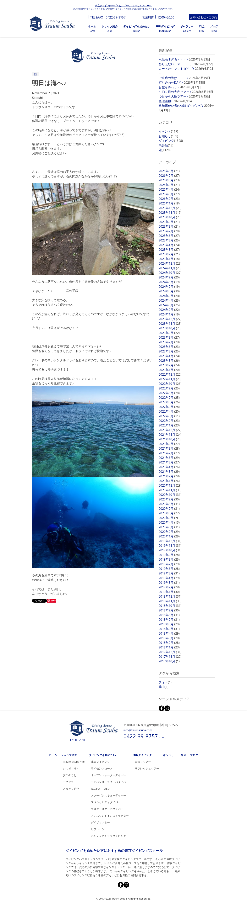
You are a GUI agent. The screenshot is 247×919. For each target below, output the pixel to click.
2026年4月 (169, 189)
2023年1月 (169, 370)
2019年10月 (170, 550)
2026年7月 (169, 175)
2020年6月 (169, 513)
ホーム (53, 755)
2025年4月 (169, 245)
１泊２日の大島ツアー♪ (175, 92)
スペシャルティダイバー (106, 802)
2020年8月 (169, 504)
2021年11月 (170, 434)
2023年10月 (170, 328)
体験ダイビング (100, 761)
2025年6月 (169, 236)
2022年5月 (169, 407)
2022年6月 (169, 402)
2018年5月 (169, 629)
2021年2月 (169, 476)
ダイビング (171, 141)
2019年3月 (169, 582)
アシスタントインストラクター (110, 815)
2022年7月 (169, 397)
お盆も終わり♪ (169, 87)
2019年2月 (169, 587)
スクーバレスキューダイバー (108, 795)
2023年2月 (169, 365)
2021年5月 (169, 462)
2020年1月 (169, 536)
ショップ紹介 (69, 755)
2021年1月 (169, 481)
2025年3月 (169, 249)
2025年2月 (169, 254)
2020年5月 (168, 518)
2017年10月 (169, 661)
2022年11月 (170, 379)
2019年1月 (169, 592)
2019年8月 (169, 559)
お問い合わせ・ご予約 (203, 17)
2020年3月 (169, 527)
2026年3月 (169, 194)
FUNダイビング (142, 755)
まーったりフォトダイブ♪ (176, 68)
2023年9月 (169, 333)
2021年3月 (169, 471)
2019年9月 (169, 555)
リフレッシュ (99, 829)
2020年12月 (170, 485)
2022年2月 (169, 421)
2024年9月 (169, 277)
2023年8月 (169, 337)
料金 (183, 755)
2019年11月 (170, 545)
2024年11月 (170, 268)
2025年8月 (169, 226)
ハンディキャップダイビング (108, 836)
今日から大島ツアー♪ (173, 96)
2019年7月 (169, 564)
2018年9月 (169, 610)
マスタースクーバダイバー (107, 809)
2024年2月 (169, 310)
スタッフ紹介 (71, 788)
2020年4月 (169, 522)
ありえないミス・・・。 (176, 64)
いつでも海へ (71, 768)
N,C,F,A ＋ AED (100, 788)
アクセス (68, 782)
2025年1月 (169, 259)
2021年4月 (169, 467)
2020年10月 (170, 495)
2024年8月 (169, 282)
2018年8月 (169, 615)
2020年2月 (169, 532)
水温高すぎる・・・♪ (173, 59)
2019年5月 (169, 573)
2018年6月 (169, 624)
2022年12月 (170, 374)
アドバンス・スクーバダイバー (110, 782)
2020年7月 (169, 508)
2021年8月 (169, 448)
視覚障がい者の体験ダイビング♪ (181, 105)
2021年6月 (169, 458)
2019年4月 (169, 578)
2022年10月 (170, 384)
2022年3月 (169, 416)
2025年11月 (170, 212)
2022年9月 (169, 388)
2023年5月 (169, 351)
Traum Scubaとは (74, 761)
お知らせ (168, 136)
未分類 (166, 145)
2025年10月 (170, 217)
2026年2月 (169, 199)
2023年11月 (170, 323)
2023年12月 (170, 319)
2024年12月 (170, 263)
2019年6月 (169, 569)
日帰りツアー (143, 761)
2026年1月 (169, 203)
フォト (165, 682)
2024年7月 (169, 286)
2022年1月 (169, 425)
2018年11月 (170, 601)
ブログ (194, 755)
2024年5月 (169, 296)
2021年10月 (170, 439)
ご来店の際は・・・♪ (173, 78)
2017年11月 (170, 656)
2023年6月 (169, 347)
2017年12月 (170, 652)
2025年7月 (169, 231)
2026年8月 (169, 171)
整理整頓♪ (166, 101)
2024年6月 (169, 291)
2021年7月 (169, 453)
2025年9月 (169, 222)
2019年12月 (170, 541)
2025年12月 (170, 208)
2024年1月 (169, 314)
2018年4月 (169, 633)
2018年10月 (170, 606)
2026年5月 (169, 185)
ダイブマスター (100, 822)
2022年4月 (169, 411)
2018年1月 (169, 647)
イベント (168, 131)
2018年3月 (169, 638)
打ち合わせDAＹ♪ (171, 82)
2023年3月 (169, 360)
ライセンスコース (102, 768)
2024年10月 (170, 273)
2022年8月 (169, 393)
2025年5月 (169, 240)
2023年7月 (169, 342)
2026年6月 (169, 180)
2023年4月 (169, 356)
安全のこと (69, 775)
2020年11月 (170, 490)
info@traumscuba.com (138, 730)
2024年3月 (169, 305)
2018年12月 (170, 596)
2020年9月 (169, 499)
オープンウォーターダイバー (108, 775)
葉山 (163, 687)
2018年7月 (169, 619)
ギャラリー (170, 755)
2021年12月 (170, 430)
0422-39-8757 (115, 17)
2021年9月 (169, 444)
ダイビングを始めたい (102, 755)
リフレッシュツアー (147, 768)
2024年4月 (169, 300)
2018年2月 (169, 643)
